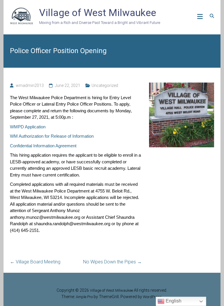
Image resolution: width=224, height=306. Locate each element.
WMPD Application (28, 126)
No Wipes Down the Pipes (112, 262)
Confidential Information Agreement (43, 145)
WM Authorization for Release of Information (52, 136)
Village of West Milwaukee (97, 12)
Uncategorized (105, 85)
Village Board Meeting (35, 262)
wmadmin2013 (30, 85)
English (172, 300)
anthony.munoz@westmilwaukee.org (45, 217)
